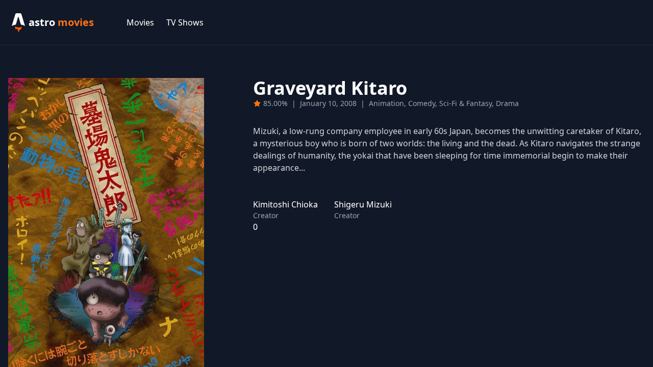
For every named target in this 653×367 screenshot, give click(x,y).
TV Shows (185, 22)
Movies (140, 22)
